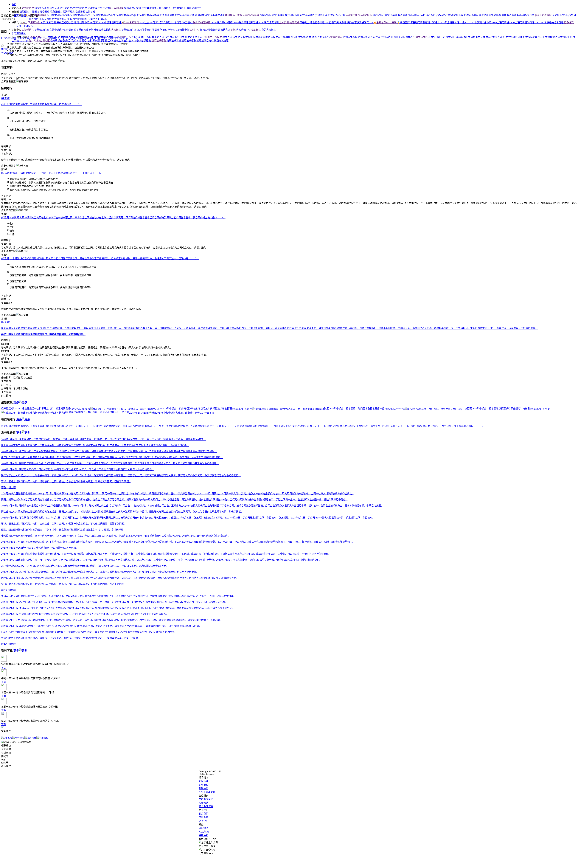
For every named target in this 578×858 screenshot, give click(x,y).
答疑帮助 (203, 803)
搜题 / (24, 15)
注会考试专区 (420, 37)
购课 (233, 29)
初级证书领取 (158, 40)
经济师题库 (69, 11)
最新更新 (203, 835)
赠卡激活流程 (206, 806)
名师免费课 (27, 8)
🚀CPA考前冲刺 (131, 22)
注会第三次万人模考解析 (359, 15)
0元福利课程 (117, 8)
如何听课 (203, 781)
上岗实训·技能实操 (289, 22)
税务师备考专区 (543, 15)
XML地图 (204, 831)
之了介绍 (203, 821)
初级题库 (24, 11)
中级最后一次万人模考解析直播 (242, 15)
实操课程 (116, 29)
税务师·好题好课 (202, 22)
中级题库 (35, 11)
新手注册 (203, 788)
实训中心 (195, 29)
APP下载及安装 (207, 792)
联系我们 (203, 813)
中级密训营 (336, 37)
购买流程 (203, 785)
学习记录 (6, 49)
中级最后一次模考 (212, 37)
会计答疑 (90, 11)
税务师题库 (56, 11)
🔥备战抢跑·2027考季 (385, 22)
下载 (3, 668)
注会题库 (45, 11)
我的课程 (256, 29)
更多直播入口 (100, 19)
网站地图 (203, 828)
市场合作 (203, 817)
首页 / (17, 15)
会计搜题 (80, 11)
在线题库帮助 (206, 799)
